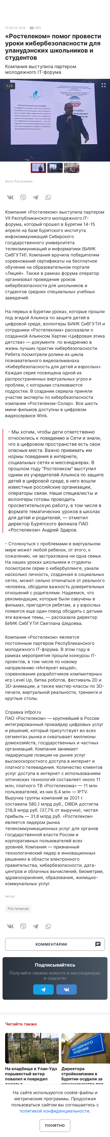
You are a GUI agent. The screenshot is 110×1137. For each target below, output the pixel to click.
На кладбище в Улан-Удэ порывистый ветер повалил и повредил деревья (31, 1076)
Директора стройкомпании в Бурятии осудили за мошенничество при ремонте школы (82, 1079)
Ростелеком (18, 908)
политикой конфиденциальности (54, 1111)
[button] (55, 168)
